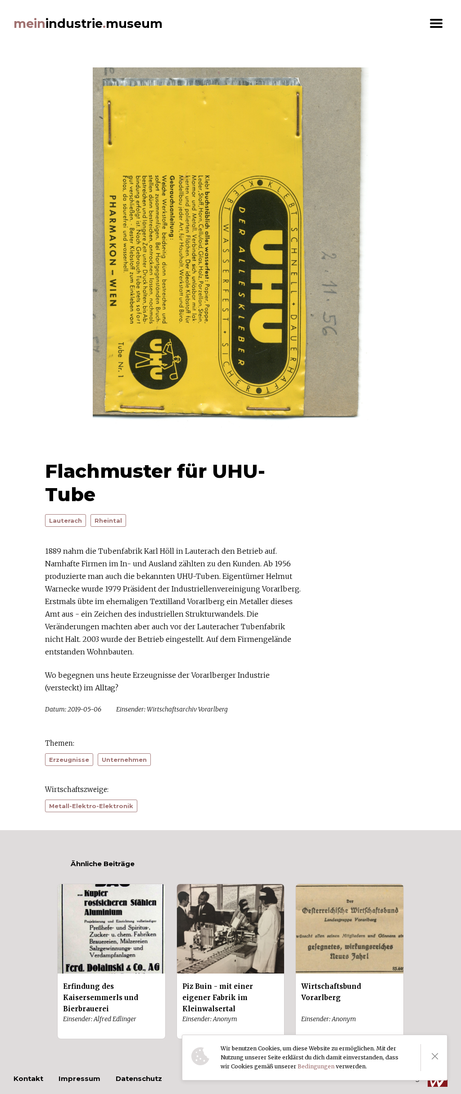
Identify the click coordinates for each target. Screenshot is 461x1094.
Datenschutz (139, 1078)
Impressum (79, 1078)
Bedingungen (316, 1066)
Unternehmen (124, 759)
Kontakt (28, 1078)
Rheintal (108, 520)
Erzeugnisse (69, 759)
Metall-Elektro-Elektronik (91, 805)
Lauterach (65, 520)
